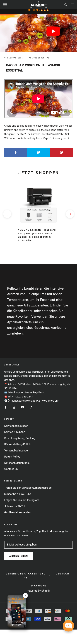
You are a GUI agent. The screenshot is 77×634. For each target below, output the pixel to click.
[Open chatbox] (68, 625)
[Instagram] (14, 407)
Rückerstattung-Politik (17, 444)
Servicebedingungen (16, 425)
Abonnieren (18, 556)
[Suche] (66, 4)
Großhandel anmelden (17, 512)
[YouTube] (22, 407)
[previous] (7, 214)
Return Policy (12, 456)
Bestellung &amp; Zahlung (19, 438)
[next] (70, 214)
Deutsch (62, 573)
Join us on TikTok (15, 506)
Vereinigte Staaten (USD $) (26, 575)
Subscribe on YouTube (17, 494)
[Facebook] (5, 407)
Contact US (11, 469)
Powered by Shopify (38, 590)
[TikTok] (31, 407)
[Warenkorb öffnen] (72, 4)
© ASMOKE (38, 585)
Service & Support (14, 432)
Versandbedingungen (16, 450)
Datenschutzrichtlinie (17, 463)
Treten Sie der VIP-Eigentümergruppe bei (28, 487)
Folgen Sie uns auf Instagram (21, 500)
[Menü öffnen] (5, 4)
